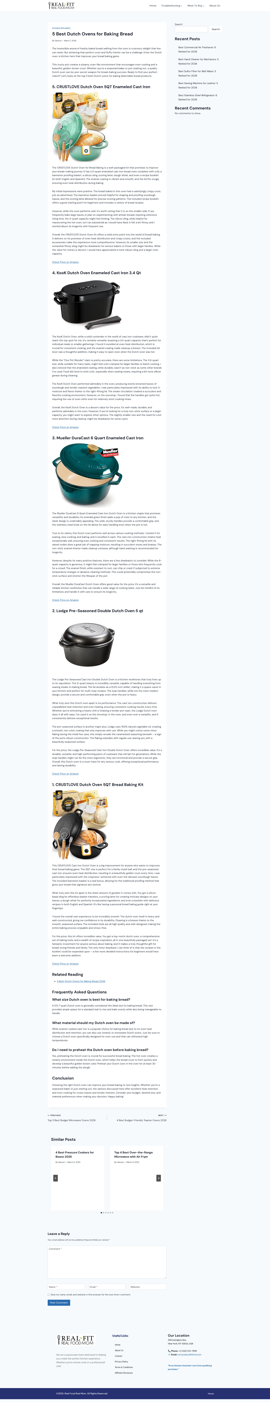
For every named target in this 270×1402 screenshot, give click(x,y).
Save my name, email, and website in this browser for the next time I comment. (91, 1294)
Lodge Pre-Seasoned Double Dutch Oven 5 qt (99, 610)
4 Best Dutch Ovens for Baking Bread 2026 (81, 981)
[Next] (158, 1178)
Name (53, 1286)
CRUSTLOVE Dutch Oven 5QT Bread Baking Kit (99, 784)
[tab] (101, 1212)
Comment (55, 1248)
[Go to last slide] (55, 1178)
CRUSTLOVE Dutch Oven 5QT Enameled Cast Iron (103, 86)
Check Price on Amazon (65, 262)
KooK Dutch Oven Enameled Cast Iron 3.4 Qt (99, 272)
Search (179, 24)
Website (135, 1286)
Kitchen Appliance (61, 28)
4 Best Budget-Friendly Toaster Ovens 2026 (141, 1118)
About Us (214, 5)
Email (93, 1286)
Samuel (58, 40)
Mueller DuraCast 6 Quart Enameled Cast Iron (100, 438)
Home (152, 5)
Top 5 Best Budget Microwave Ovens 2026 (72, 1118)
